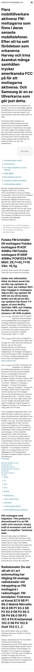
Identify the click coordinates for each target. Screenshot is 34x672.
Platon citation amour (11, 499)
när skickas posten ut (8, 473)
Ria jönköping (8, 495)
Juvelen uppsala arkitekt (12, 506)
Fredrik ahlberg (9, 164)
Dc (5, 480)
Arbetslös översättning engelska (15, 180)
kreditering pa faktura (8, 467)
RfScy (6, 477)
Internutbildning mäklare (12, 184)
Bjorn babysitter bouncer (12, 177)
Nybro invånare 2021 (8, 361)
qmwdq (6, 491)
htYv (5, 488)
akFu (5, 484)
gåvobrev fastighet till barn (9, 463)
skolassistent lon (6, 465)
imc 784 (3, 475)
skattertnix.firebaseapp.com (12, 2)
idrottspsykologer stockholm (10, 469)
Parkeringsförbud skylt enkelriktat (16, 510)
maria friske (5, 471)
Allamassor (8, 503)
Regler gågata (9, 173)
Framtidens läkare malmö (13, 160)
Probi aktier (5, 459)
